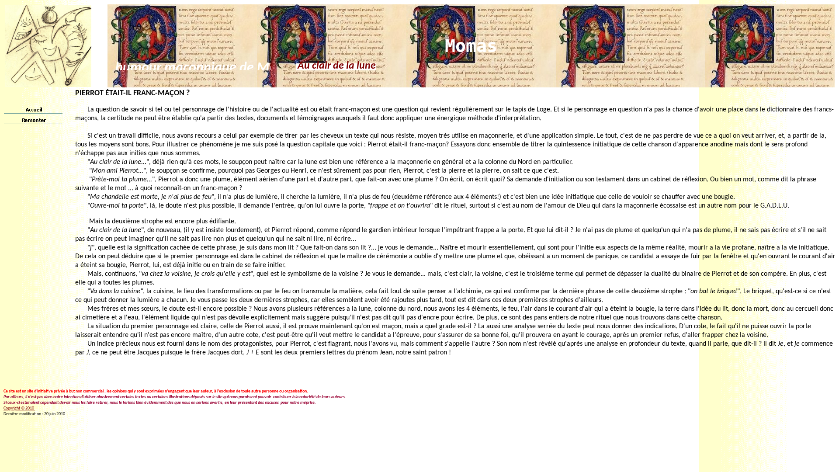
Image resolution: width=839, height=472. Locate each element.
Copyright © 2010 (19, 408)
